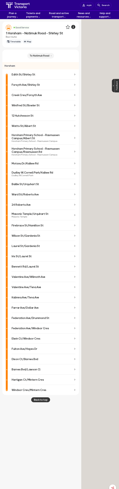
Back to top (40, 399)
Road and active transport (59, 15)
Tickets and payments (33, 15)
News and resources (83, 15)
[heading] (40, 65)
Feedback (117, 85)
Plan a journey (12, 15)
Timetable (15, 41)
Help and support (104, 15)
